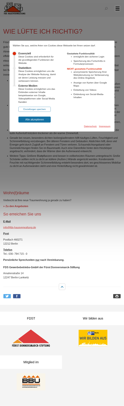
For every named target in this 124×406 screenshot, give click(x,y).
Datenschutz (90, 126)
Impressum (104, 126)
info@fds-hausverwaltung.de (19, 227)
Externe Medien (27, 85)
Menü (119, 8)
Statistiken (24, 68)
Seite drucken (117, 296)
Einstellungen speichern (34, 109)
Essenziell (24, 53)
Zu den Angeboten (16, 206)
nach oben (62, 287)
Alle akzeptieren (34, 119)
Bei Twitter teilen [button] (7, 296)
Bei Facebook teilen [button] (17, 296)
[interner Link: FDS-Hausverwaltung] (14, 8)
